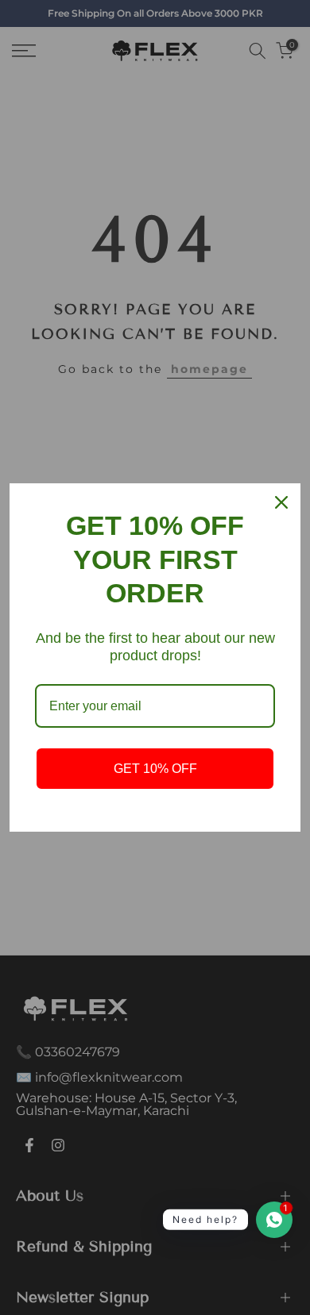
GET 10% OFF (155, 768)
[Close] (281, 502)
